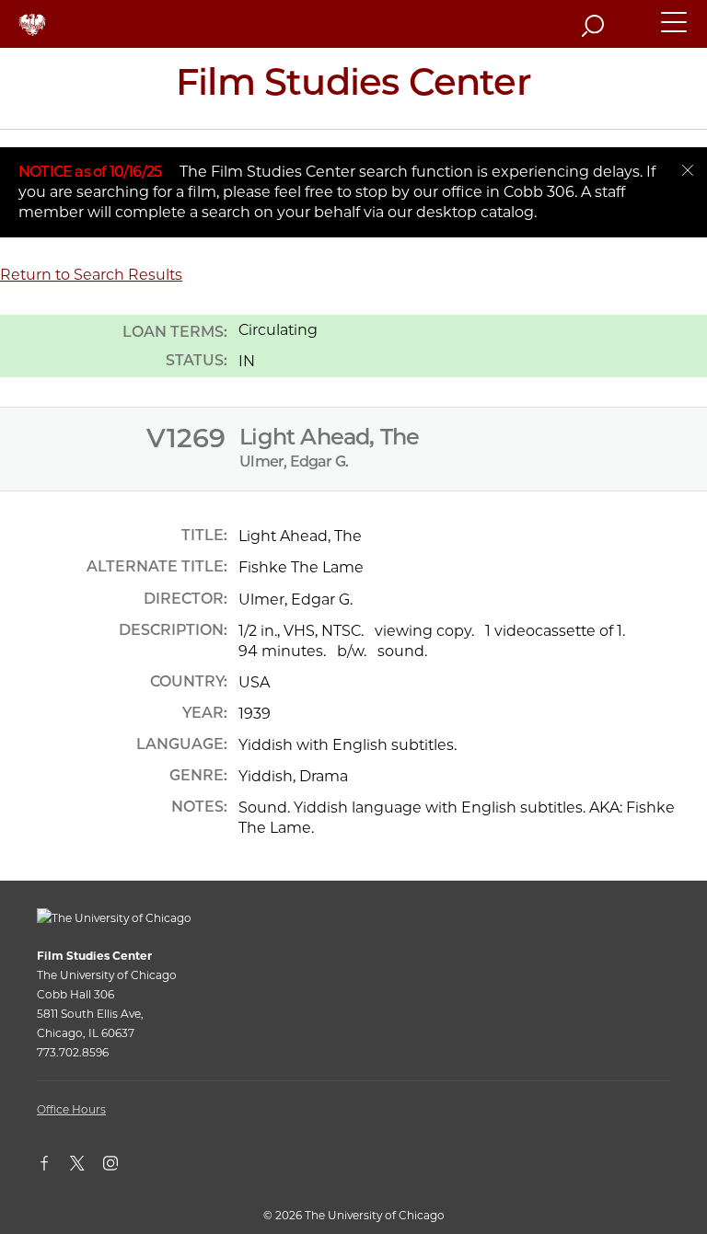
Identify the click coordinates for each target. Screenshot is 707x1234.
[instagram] (119, 1167)
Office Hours (71, 1109)
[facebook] (53, 1167)
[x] (86, 1167)
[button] (675, 30)
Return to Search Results (91, 274)
